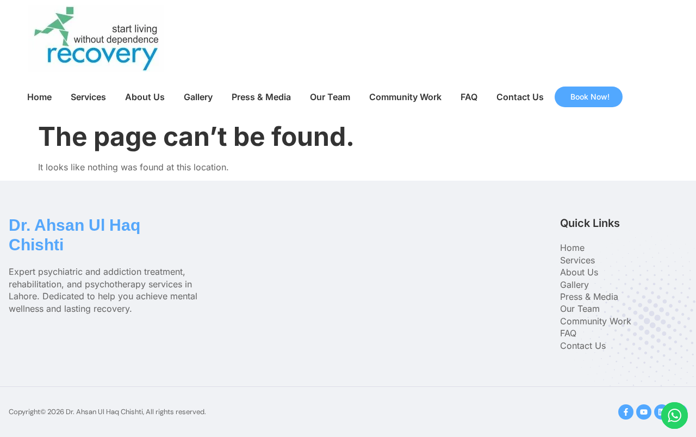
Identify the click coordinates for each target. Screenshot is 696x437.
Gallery (198, 96)
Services (88, 96)
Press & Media (261, 96)
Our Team (330, 96)
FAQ (469, 96)
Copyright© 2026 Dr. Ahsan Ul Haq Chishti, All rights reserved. (107, 411)
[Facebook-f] (625, 412)
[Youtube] (643, 412)
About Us (145, 96)
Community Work (405, 96)
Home (39, 96)
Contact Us (520, 96)
